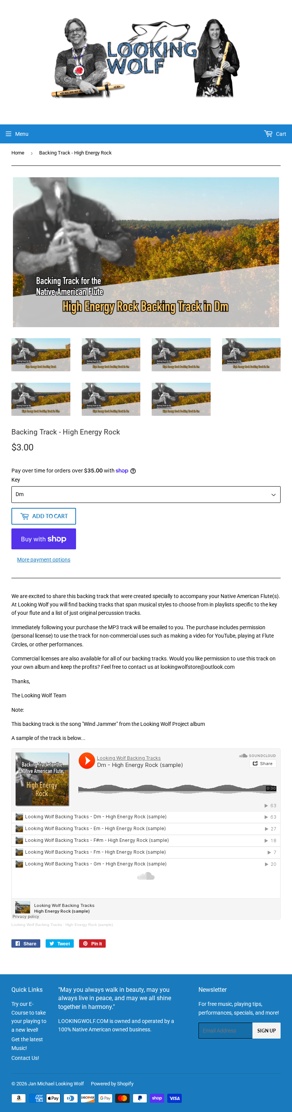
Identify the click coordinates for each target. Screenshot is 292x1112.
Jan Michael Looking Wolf (56, 1084)
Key (15, 480)
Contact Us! (25, 1058)
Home (17, 153)
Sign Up (266, 1031)
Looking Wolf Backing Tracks (36, 925)
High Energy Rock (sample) (89, 925)
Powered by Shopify (112, 1084)
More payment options (43, 560)
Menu (22, 134)
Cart (280, 134)
